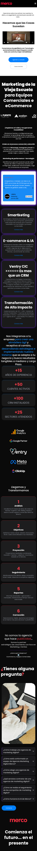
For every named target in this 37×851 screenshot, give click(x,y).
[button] (35, 4)
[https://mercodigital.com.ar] (6, 4)
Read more (8, 190)
